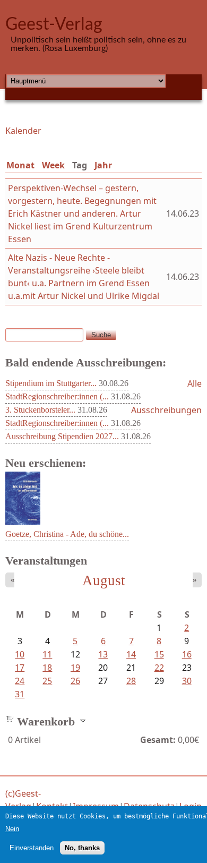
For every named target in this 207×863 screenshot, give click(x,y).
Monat (20, 165)
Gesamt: (158, 740)
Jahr (103, 165)
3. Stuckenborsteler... (40, 409)
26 (75, 681)
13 (103, 654)
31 (19, 694)
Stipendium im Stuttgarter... (51, 383)
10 (19, 654)
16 (187, 654)
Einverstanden (32, 848)
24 (19, 681)
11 (47, 654)
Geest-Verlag (53, 24)
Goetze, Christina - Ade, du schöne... (67, 534)
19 (75, 667)
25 (47, 681)
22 (159, 667)
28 (131, 681)
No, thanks (82, 848)
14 (131, 654)
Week (53, 165)
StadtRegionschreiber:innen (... (57, 396)
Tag (81, 165)
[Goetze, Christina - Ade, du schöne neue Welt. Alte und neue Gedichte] (22, 521)
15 (159, 654)
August (103, 580)
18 (47, 667)
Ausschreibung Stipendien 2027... (62, 436)
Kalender (23, 130)
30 (187, 681)
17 (19, 667)
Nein (12, 829)
